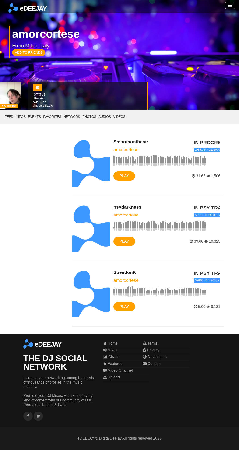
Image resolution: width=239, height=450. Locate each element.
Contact (153, 364)
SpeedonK (124, 272)
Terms (152, 343)
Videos (119, 117)
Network (71, 117)
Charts (113, 357)
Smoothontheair (130, 141)
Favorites (52, 117)
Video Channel (120, 370)
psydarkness (127, 207)
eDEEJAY (32, 8)
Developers (157, 357)
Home (112, 343)
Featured (115, 364)
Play (124, 176)
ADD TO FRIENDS (28, 52)
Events (34, 117)
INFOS (21, 117)
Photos (89, 117)
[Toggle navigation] (230, 5)
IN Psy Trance (213, 207)
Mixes (112, 350)
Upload (113, 377)
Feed (9, 117)
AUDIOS (104, 117)
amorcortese (126, 149)
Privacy (152, 350)
